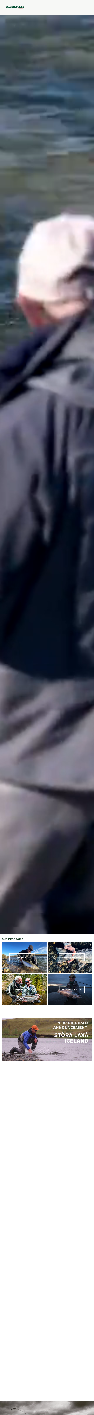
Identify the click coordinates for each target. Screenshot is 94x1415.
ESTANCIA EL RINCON (71, 989)
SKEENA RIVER (22, 989)
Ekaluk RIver (22, 957)
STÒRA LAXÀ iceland (71, 1038)
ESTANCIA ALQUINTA (71, 957)
